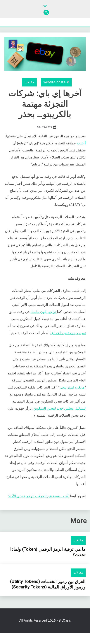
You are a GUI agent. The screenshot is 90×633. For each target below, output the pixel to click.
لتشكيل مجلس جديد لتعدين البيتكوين (59, 409)
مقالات (29, 82)
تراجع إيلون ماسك (44, 312)
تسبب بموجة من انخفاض (68, 333)
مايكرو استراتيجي (72, 387)
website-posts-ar (56, 82)
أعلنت (81, 143)
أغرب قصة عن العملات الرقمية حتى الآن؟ (38, 496)
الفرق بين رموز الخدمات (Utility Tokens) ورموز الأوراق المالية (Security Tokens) (48, 584)
